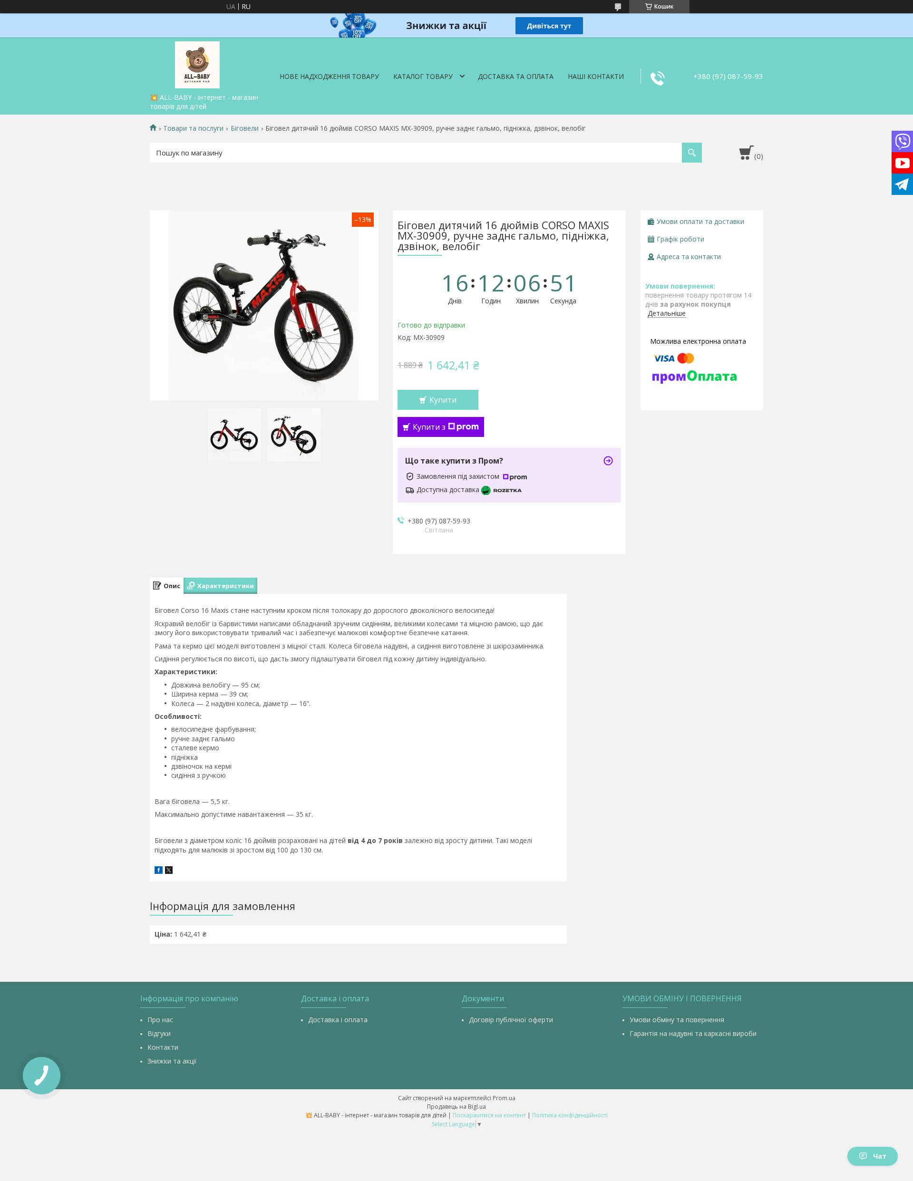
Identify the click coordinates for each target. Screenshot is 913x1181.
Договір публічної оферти (511, 1019)
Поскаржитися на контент (489, 1115)
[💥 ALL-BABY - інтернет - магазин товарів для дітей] (197, 63)
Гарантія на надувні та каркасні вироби (693, 1033)
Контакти (162, 1047)
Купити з (429, 427)
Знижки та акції (172, 1060)
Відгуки (159, 1033)
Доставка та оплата (516, 76)
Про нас (160, 1019)
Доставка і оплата (338, 1019)
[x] (169, 871)
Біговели (245, 128)
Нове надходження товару (329, 76)
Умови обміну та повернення (677, 1019)
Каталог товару (423, 76)
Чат (879, 1156)
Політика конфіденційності (570, 1115)
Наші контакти (596, 76)
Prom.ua (504, 1098)
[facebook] (159, 871)
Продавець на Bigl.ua (456, 1107)
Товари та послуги (193, 128)
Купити (442, 400)
